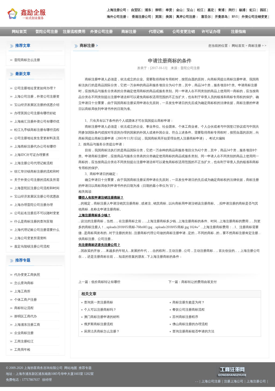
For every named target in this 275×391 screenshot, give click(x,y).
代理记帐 (156, 32)
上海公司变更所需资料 (30, 238)
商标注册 (128, 32)
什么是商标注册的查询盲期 (33, 221)
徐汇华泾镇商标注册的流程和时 (36, 171)
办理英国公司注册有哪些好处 (35, 113)
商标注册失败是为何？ (188, 302)
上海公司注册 (211, 381)
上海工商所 (22, 291)
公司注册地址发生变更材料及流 (36, 138)
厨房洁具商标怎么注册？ (102, 331)
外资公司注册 (101, 32)
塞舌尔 (206, 17)
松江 (200, 10)
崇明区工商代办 (25, 316)
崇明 (158, 10)
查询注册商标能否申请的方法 (193, 331)
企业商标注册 (24, 333)
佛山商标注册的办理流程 (190, 324)
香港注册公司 (141, 17)
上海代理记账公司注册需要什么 (36, 230)
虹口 (252, 10)
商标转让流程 (24, 308)
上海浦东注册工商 (27, 325)
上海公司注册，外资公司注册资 (36, 96)
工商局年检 (22, 349)
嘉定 (211, 10)
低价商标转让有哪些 (105, 282)
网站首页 (19, 32)
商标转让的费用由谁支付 (199, 282)
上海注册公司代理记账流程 (33, 163)
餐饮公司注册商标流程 (188, 309)
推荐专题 (85, 368)
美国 (169, 17)
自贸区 (136, 10)
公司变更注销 (183, 32)
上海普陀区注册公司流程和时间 (36, 188)
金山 (179, 10)
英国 (158, 17)
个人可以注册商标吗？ (100, 309)
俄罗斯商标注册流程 (98, 324)
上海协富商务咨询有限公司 (43, 368)
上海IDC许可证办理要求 (31, 155)
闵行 (232, 10)
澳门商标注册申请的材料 (102, 317)
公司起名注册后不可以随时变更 (36, 213)
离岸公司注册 (186, 17)
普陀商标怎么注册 (27, 60)
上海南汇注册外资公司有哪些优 (36, 121)
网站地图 (70, 368)
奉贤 (169, 10)
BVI (235, 17)
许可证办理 (211, 32)
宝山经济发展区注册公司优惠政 (36, 196)
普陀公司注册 (46, 32)
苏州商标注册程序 (185, 317)
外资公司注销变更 (254, 17)
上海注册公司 (256, 381)
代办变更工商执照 (27, 275)
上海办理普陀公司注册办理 (33, 205)
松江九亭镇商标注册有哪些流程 (36, 130)
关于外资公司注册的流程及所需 (36, 180)
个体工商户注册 (25, 300)
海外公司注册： (118, 17)
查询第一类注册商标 (98, 302)
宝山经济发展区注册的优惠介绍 (36, 105)
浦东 (148, 10)
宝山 (190, 10)
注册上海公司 (233, 381)
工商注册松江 (24, 341)
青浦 (221, 10)
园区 (263, 10)
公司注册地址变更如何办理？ (35, 88)
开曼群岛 (221, 17)
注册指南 (238, 32)
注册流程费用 (74, 32)
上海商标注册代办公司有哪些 (35, 146)
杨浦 (242, 10)
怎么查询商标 (24, 283)
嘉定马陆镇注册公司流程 (32, 246)
